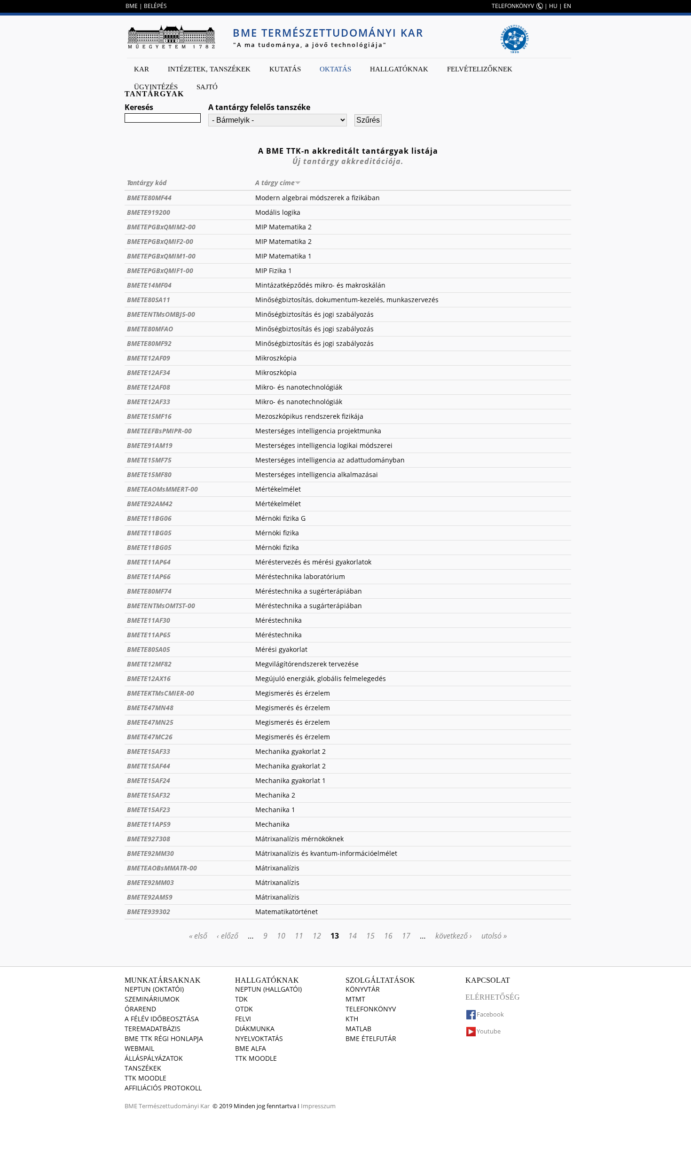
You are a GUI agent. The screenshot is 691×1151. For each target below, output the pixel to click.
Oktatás (335, 69)
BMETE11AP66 (149, 576)
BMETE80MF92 (149, 343)
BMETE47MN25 (150, 722)
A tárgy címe (275, 182)
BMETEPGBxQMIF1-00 (160, 270)
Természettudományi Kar (174, 1106)
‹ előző (227, 936)
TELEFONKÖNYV (513, 6)
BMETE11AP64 (149, 561)
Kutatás (285, 69)
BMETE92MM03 (150, 882)
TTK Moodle (145, 1077)
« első (198, 936)
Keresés (139, 107)
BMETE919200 (148, 212)
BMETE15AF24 (148, 780)
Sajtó (207, 87)
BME (132, 6)
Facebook (490, 1014)
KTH (352, 1018)
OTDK (244, 1008)
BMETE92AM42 (150, 503)
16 (388, 936)
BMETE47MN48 (150, 707)
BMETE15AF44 (148, 765)
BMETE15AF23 (148, 809)
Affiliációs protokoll (163, 1087)
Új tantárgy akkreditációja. (348, 161)
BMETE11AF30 (148, 620)
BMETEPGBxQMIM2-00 (161, 226)
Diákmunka (255, 1028)
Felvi (243, 1018)
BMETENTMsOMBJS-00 (161, 314)
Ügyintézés (156, 87)
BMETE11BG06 (149, 518)
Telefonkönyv (371, 1008)
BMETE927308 (148, 838)
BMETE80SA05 (148, 649)
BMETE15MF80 (149, 474)
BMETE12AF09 (148, 357)
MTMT (355, 998)
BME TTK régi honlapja (164, 1038)
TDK (241, 998)
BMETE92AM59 (150, 897)
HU (553, 6)
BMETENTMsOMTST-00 (161, 605)
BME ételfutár (371, 1038)
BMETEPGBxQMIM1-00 (161, 255)
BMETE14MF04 (149, 285)
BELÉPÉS (155, 6)
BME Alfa (250, 1048)
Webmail (139, 1048)
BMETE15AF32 (148, 795)
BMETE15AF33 (148, 751)
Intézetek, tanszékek (209, 69)
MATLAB (358, 1028)
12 (317, 936)
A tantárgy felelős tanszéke (259, 107)
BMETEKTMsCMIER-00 (160, 693)
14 (352, 936)
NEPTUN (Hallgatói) (268, 989)
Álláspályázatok (154, 1058)
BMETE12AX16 (149, 678)
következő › (453, 936)
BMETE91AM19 (150, 445)
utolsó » (494, 936)
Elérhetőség (492, 997)
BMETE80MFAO (150, 328)
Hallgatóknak (399, 69)
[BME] (171, 36)
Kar (141, 69)
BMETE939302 (148, 911)
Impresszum (318, 1106)
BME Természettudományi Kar (328, 32)
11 (299, 936)
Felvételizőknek (479, 69)
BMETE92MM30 (150, 853)
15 (370, 936)
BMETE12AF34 (148, 372)
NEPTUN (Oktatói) (154, 989)
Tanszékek (143, 1068)
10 (281, 936)
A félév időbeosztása (162, 1018)
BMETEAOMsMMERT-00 (162, 489)
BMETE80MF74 (149, 591)
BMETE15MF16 (149, 416)
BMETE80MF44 (149, 197)
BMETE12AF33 (148, 401)
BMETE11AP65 (149, 634)
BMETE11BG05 (149, 532)
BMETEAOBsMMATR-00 (162, 867)
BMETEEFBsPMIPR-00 (159, 430)
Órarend (140, 1008)
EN (567, 6)
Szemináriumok (152, 998)
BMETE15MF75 (149, 459)
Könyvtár (363, 989)
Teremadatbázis (153, 1028)
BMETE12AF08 (148, 387)
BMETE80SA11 (148, 299)
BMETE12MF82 (149, 663)
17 (406, 936)
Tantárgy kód (146, 182)
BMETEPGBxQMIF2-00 (160, 241)
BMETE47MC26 (150, 736)
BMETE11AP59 (149, 824)
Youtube (489, 1031)
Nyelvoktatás (259, 1038)
